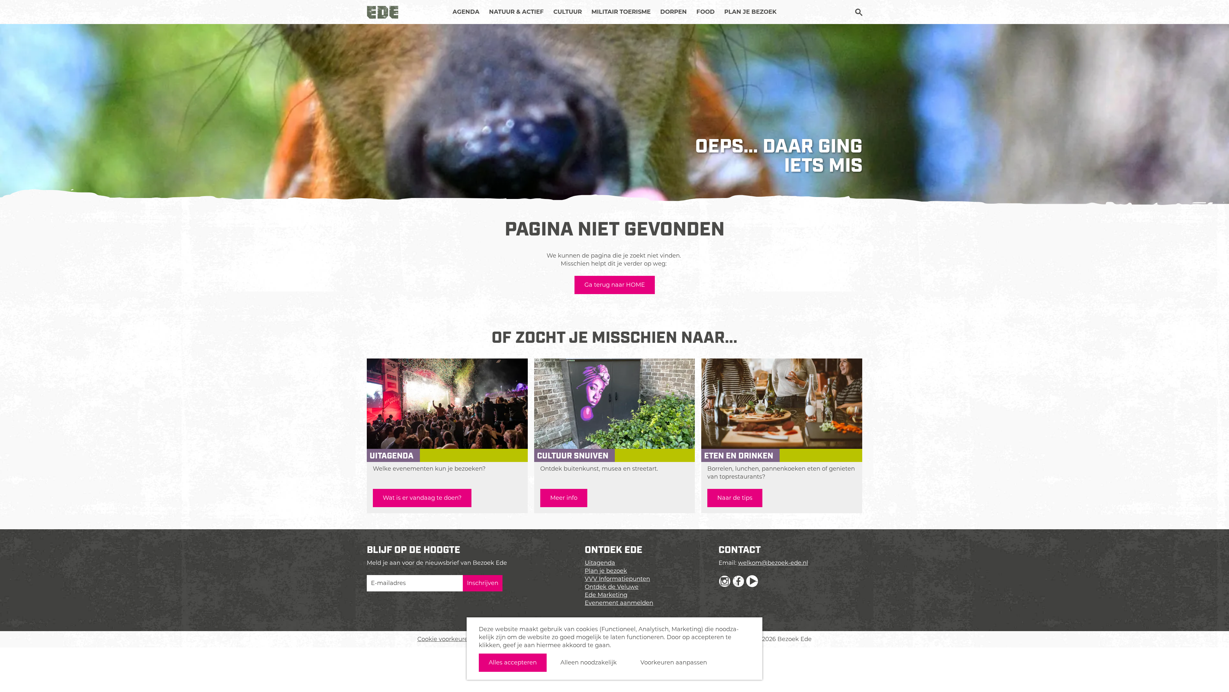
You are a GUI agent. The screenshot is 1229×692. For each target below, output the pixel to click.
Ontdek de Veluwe (612, 586)
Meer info (563, 497)
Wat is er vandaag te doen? (422, 497)
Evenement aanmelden (619, 602)
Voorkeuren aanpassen (673, 662)
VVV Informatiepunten (617, 578)
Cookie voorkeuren (444, 639)
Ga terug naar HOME (614, 284)
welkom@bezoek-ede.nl (773, 562)
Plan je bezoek (606, 570)
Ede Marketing (606, 594)
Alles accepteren (513, 662)
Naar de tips (734, 497)
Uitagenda (600, 562)
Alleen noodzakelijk (588, 662)
